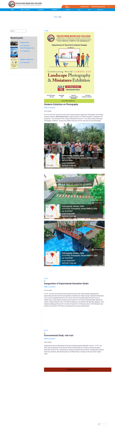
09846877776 (82, 403)
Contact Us (100, 9)
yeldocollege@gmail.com (85, 406)
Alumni (48, 405)
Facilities (48, 396)
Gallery (67, 9)
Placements (49, 402)
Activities (48, 399)
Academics (41, 9)
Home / (56, 17)
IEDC (89, 9)
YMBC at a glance (25, 9)
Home (12, 9)
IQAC (79, 9)
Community (55, 9)
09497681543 (82, 399)
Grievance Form (50, 408)
